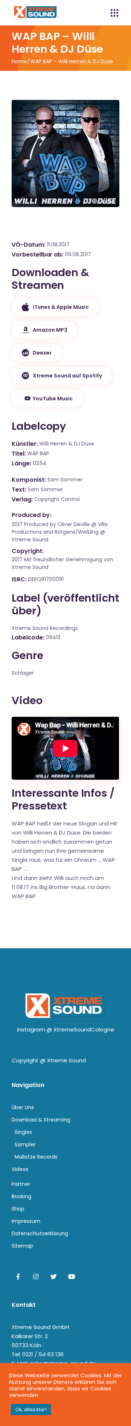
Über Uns (23, 1107)
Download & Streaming (41, 1119)
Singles (23, 1132)
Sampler (25, 1144)
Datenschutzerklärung (40, 1233)
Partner (21, 1184)
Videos (20, 1169)
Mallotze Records (36, 1156)
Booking (21, 1196)
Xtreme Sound (66, 1060)
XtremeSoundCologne (83, 1029)
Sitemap (22, 1245)
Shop (18, 1208)
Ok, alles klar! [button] (31, 1409)
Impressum (26, 1221)
